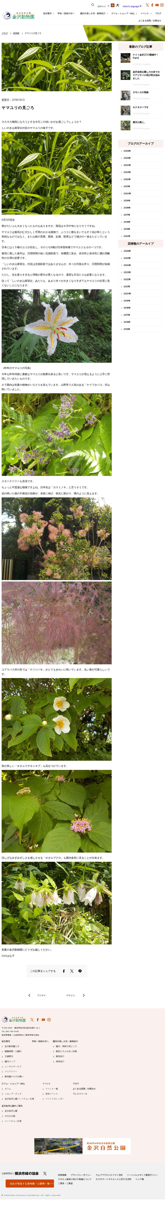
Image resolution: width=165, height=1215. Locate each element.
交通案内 (9, 1056)
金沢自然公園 (11, 1110)
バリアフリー (11, 1071)
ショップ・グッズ (13, 1093)
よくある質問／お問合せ (149, 20)
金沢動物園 (14, 1019)
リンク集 (140, 1179)
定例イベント (51, 1093)
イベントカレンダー (54, 1098)
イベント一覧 (51, 1088)
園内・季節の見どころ (66, 1046)
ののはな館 (10, 1116)
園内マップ (10, 1061)
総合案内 (47, 13)
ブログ (158, 13)
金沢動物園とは (12, 1046)
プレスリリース (80, 1093)
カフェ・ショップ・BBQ (122, 13)
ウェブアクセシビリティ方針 (109, 1174)
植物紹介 (60, 1061)
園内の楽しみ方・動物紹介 (92, 13)
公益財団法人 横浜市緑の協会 (20, 1173)
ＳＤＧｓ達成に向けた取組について (75, 1179)
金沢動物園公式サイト (18, 16)
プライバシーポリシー (81, 1174)
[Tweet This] (72, 971)
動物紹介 (60, 1056)
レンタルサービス (13, 1066)
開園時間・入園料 (13, 1051)
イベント (145, 13)
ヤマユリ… (71, 995)
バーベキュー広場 (13, 1121)
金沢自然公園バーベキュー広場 (19, 1098)
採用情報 (62, 1174)
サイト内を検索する (92, 4)
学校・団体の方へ (66, 13)
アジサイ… (42, 995)
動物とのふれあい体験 (66, 1051)
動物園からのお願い (14, 1076)
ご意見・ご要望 (65, 1183)
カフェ (8, 1088)
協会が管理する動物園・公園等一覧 (30, 1183)
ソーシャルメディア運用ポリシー (142, 1174)
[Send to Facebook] (64, 971)
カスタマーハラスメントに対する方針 (113, 1179)
